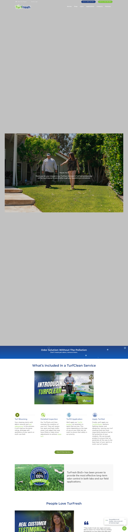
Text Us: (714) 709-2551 (105, 1)
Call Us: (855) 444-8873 (88, 1)
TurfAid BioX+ (97, 424)
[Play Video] (64, 387)
